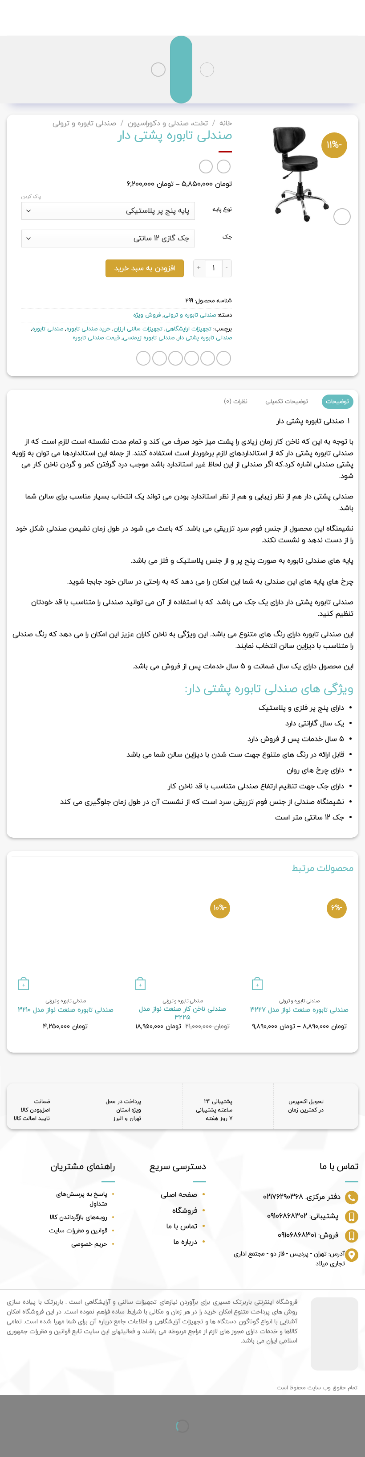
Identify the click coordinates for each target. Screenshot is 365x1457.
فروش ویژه (147, 315)
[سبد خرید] (181, 69)
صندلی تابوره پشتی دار (205, 338)
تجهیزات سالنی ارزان (138, 329)
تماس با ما (181, 1226)
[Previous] (353, 965)
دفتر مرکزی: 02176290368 (302, 1197)
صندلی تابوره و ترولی (84, 123)
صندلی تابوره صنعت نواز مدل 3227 (299, 1010)
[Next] (12, 965)
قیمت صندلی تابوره (96, 338)
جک (227, 238)
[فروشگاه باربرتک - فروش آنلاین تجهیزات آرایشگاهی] (182, 18)
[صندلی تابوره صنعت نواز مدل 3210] (66, 939)
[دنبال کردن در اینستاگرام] (158, 69)
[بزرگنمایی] (342, 217)
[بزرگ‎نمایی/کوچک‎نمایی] (329, 1403)
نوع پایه (222, 210)
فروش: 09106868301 (308, 1235)
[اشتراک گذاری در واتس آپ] (223, 358)
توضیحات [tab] (337, 402)
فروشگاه (184, 1211)
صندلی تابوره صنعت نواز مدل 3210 (66, 1010)
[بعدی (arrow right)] (329, 1441)
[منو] (207, 69)
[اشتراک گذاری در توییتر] (191, 358)
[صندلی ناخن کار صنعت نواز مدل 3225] (183, 939)
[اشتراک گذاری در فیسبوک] (207, 358)
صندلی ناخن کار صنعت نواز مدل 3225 (182, 1013)
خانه (225, 123)
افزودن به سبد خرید (144, 268)
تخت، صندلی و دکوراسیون (168, 123)
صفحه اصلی (179, 1195)
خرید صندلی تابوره (88, 329)
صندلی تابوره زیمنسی (148, 338)
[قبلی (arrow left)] (356, 1441)
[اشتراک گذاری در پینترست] (159, 358)
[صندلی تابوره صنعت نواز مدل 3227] (299, 939)
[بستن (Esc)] (356, 1403)
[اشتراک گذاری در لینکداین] (143, 358)
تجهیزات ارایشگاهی (188, 329)
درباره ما (185, 1242)
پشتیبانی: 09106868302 (302, 1216)
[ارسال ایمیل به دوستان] (175, 358)
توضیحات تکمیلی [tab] (286, 402)
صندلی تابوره (47, 329)
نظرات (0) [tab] (235, 402)
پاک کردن (31, 196)
